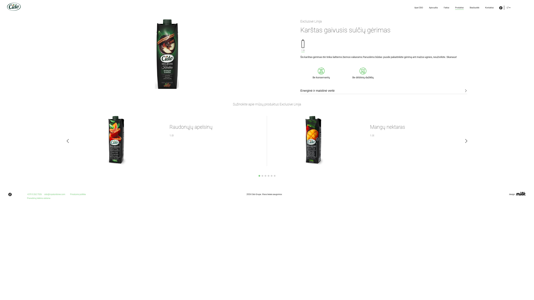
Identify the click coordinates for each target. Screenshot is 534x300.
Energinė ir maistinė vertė (317, 90)
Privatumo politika (78, 194)
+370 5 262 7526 (34, 194)
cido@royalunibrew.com (54, 194)
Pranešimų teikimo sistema (38, 198)
